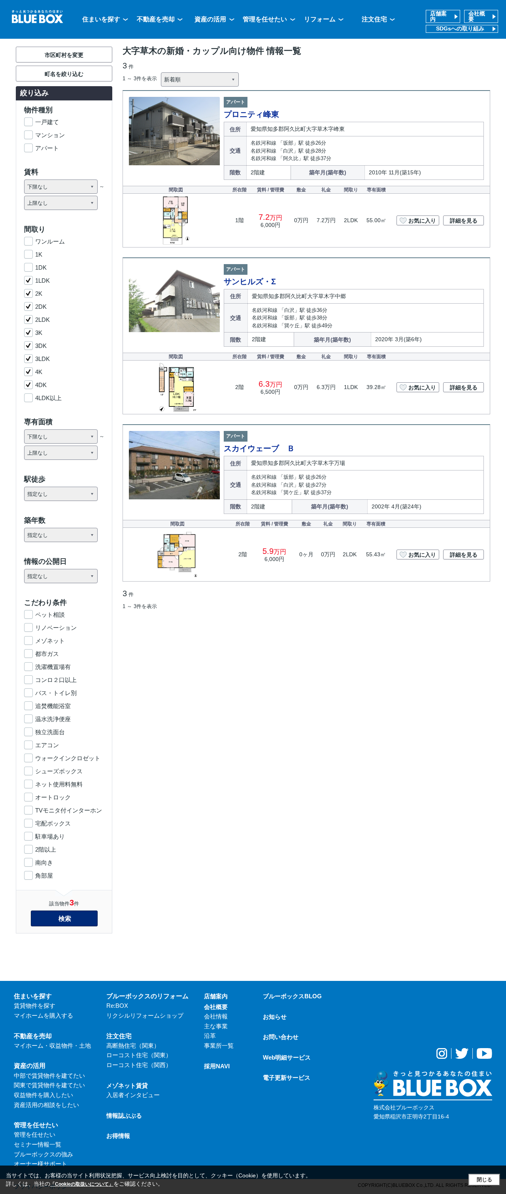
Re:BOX (117, 1005)
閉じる (484, 1180)
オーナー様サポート (40, 1163)
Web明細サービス (287, 1057)
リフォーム (320, 19)
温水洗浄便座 (53, 719)
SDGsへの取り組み (460, 29)
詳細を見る (464, 220)
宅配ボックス (53, 823)
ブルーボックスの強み (43, 1154)
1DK (41, 267)
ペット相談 (50, 614)
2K (38, 293)
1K (38, 254)
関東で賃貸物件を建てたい (49, 1085)
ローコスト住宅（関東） (139, 1055)
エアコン (47, 745)
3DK (41, 345)
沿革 (210, 1035)
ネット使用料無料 (59, 784)
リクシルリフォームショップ (144, 1015)
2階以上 (45, 849)
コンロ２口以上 (56, 679)
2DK (41, 306)
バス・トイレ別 (56, 693)
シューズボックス (59, 771)
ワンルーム (50, 241)
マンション (50, 135)
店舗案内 (438, 16)
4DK (41, 385)
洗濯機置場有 (53, 666)
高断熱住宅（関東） (133, 1045)
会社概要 (476, 16)
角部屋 (44, 875)
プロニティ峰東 (251, 114)
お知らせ (275, 1016)
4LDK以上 (48, 398)
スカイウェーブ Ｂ (259, 448)
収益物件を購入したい (43, 1095)
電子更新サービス (286, 1077)
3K (38, 332)
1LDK (42, 280)
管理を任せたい (265, 19)
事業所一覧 (219, 1045)
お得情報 (118, 1135)
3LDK (42, 358)
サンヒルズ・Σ (250, 281)
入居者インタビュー (133, 1095)
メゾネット (50, 640)
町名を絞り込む (64, 74)
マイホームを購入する (43, 1015)
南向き (44, 862)
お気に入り (422, 220)
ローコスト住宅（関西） (139, 1065)
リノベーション (56, 627)
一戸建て (47, 122)
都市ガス (47, 653)
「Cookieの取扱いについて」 (81, 1184)
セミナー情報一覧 (37, 1144)
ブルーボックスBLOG (292, 996)
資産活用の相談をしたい (46, 1104)
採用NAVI (217, 1066)
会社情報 (216, 1016)
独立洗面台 (50, 732)
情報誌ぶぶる (124, 1115)
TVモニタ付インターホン (68, 810)
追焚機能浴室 (53, 706)
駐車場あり (50, 836)
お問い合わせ (280, 1036)
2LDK (42, 319)
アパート (47, 148)
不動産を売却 (156, 19)
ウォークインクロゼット (67, 758)
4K (38, 371)
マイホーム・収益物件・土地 (52, 1045)
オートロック (53, 797)
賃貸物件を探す (34, 1005)
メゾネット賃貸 (127, 1085)
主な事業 (216, 1026)
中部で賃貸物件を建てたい (49, 1075)
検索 (65, 918)
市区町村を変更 (64, 55)
